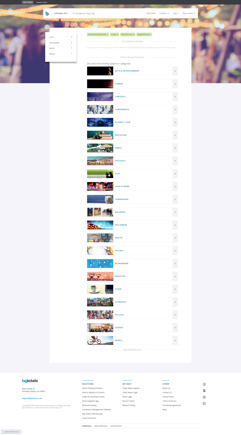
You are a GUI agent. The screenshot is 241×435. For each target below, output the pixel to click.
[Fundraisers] (100, 199)
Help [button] (175, 13)
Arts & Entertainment (127, 71)
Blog (164, 409)
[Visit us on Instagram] (211, 397)
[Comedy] (100, 83)
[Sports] (100, 340)
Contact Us (167, 392)
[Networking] (100, 263)
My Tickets (27, 2)
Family (118, 148)
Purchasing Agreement (172, 405)
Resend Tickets (42, 2)
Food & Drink (122, 186)
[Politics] (100, 314)
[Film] (100, 173)
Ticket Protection (89, 418)
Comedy (119, 84)
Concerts (120, 97)
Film (117, 174)
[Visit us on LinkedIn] (211, 403)
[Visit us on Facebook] (211, 384)
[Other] (100, 289)
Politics (119, 315)
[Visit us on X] (211, 391)
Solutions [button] (164, 13)
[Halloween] (100, 225)
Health (119, 238)
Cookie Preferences (11, 432)
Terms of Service (169, 401)
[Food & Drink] (100, 186)
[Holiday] (100, 250)
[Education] (100, 135)
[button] (61, 13)
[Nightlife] (100, 276)
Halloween (121, 225)
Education (121, 135)
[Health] (100, 237)
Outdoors (120, 302)
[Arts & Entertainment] (100, 71)
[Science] (100, 327)
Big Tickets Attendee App (92, 414)
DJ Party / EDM (122, 122)
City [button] (51, 37)
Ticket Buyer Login (130, 392)
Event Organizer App (90, 401)
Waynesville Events (101, 426)
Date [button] (51, 48)
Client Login (127, 396)
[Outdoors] (100, 302)
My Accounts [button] (188, 13)
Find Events (151, 13)
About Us (166, 388)
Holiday (119, 251)
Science (119, 328)
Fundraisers (121, 199)
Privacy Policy (168, 396)
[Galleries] (100, 212)
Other (118, 289)
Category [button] (54, 43)
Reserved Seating (89, 405)
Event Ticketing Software (92, 388)
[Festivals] (100, 160)
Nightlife (120, 276)
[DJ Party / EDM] (100, 122)
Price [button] (52, 54)
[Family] (100, 148)
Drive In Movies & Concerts (93, 392)
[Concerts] (100, 96)
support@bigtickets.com (32, 398)
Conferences (122, 109)
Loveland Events (116, 426)
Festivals (120, 161)
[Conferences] (100, 109)
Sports (119, 340)
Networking (121, 263)
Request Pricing (128, 405)
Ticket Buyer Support (130, 388)
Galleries (120, 212)
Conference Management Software (96, 409)
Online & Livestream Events (93, 396)
